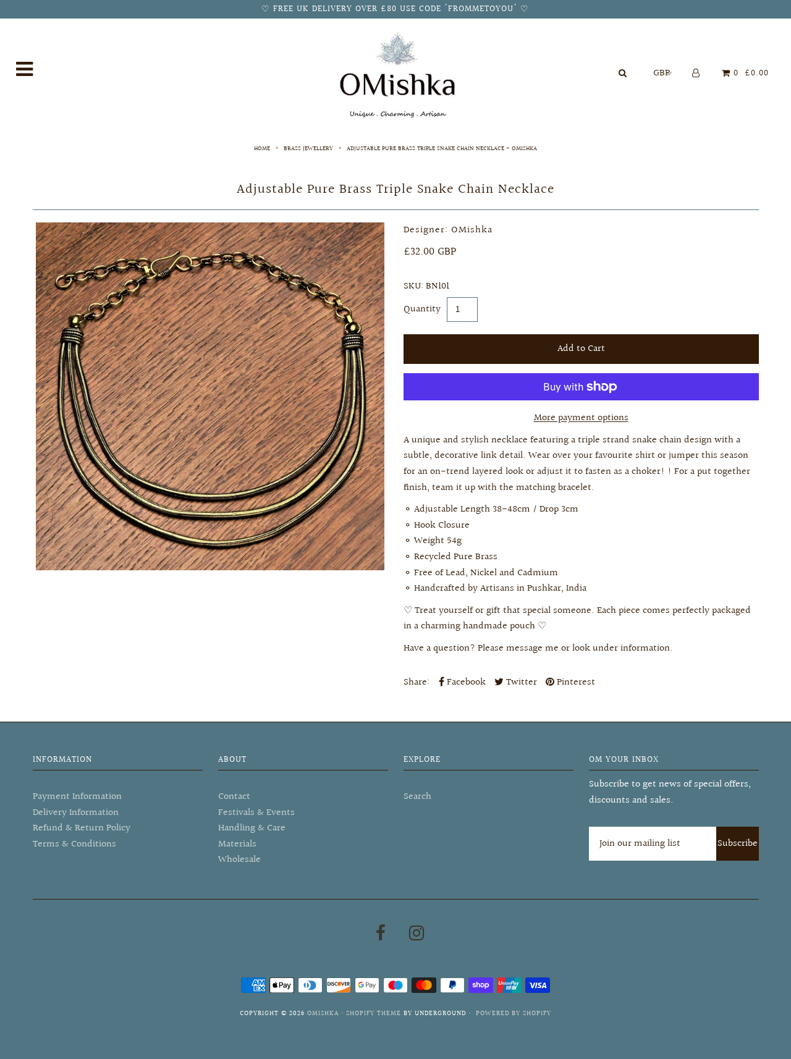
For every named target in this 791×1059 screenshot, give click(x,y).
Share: (416, 682)
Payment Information (77, 796)
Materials (237, 844)
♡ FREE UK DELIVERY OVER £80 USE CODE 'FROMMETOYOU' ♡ (395, 9)
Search (417, 796)
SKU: (413, 286)
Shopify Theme (373, 1013)
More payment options (581, 418)
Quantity (422, 309)
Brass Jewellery (308, 148)
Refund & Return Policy (81, 828)
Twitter (520, 682)
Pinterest (574, 682)
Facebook (465, 682)
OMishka (323, 1013)
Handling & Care (252, 828)
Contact (234, 796)
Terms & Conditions (74, 844)
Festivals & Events (256, 813)
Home (262, 148)
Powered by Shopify (513, 1013)
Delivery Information (76, 813)
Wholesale (239, 859)
